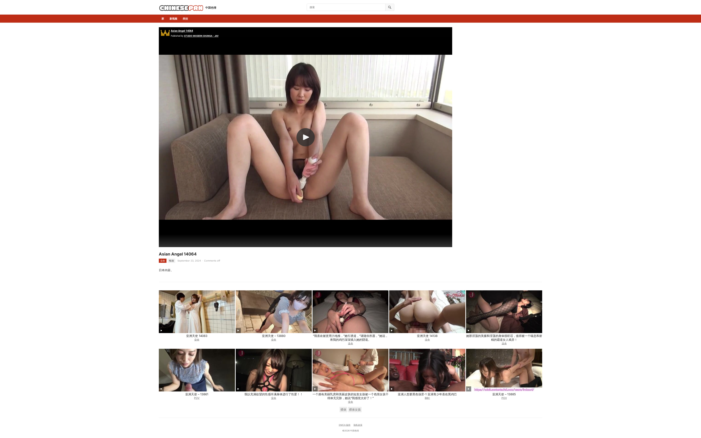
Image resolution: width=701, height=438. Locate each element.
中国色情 (210, 7)
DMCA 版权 (344, 425)
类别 (185, 18)
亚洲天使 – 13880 (274, 336)
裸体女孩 (355, 409)
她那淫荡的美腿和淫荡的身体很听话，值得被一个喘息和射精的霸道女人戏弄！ (504, 337)
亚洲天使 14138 (427, 336)
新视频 (173, 18)
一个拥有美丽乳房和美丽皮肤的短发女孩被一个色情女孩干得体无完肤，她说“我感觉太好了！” (350, 396)
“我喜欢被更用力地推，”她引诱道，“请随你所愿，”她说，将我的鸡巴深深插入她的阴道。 (350, 337)
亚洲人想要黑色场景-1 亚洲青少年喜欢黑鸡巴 (427, 394)
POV (197, 397)
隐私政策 (358, 425)
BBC (427, 397)
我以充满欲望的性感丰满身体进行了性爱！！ (273, 394)
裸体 (343, 409)
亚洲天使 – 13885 (504, 394)
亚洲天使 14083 (196, 336)
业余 (162, 260)
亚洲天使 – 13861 (196, 394)
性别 (171, 260)
